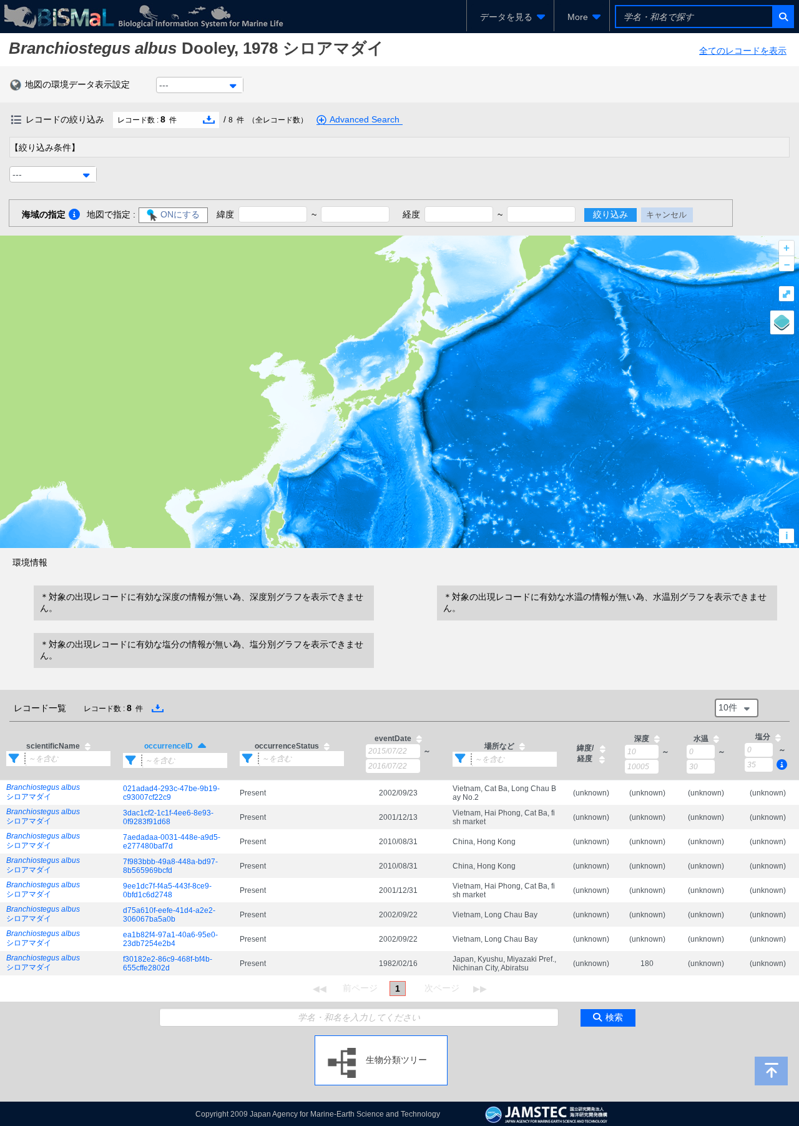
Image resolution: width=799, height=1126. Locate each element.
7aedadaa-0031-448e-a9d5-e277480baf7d (171, 841)
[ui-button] (782, 16)
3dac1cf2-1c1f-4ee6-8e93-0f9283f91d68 (168, 817)
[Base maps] (782, 322)
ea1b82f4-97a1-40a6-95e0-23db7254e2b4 (170, 939)
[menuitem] (510, 16)
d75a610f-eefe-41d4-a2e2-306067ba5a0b (169, 915)
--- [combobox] (164, 85)
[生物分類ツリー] (381, 1040)
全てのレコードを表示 (743, 51)
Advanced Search (365, 119)
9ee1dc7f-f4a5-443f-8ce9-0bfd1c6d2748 (167, 890)
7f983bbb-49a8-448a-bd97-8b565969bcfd (170, 866)
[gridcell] (58, 792)
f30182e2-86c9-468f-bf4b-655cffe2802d (167, 963)
